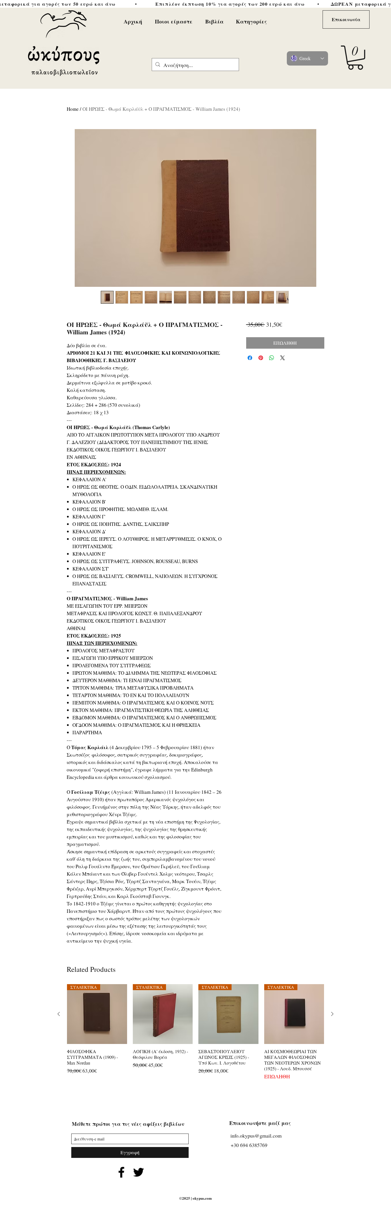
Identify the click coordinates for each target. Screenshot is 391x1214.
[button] (355, 58)
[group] (195, 1032)
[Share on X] (282, 357)
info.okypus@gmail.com (256, 1135)
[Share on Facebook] (249, 357)
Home (73, 109)
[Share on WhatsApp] (271, 357)
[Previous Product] (58, 1013)
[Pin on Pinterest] (260, 357)
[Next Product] (332, 1013)
